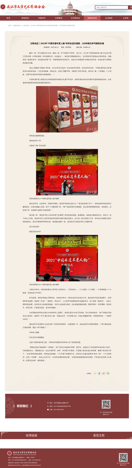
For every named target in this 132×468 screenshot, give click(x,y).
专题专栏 (42, 18)
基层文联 (99, 435)
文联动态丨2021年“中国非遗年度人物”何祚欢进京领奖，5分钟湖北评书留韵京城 (49, 25)
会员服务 (109, 18)
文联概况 (58, 18)
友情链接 (31, 435)
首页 (8, 18)
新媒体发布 (92, 18)
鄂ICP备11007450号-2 (14, 465)
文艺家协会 (75, 18)
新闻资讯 (25, 18)
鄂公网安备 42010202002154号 (32, 465)
